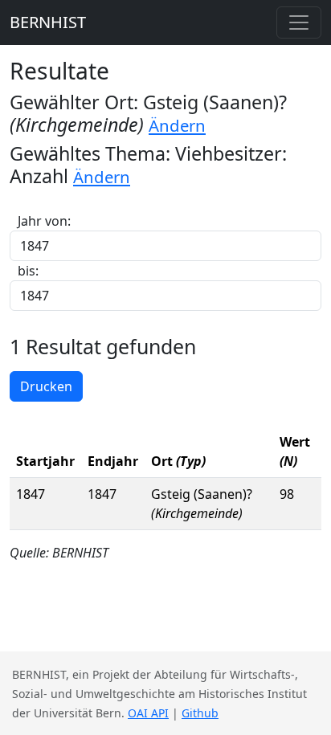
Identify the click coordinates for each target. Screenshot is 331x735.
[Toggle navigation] (298, 22)
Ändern (177, 125)
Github (200, 713)
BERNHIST (48, 22)
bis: (28, 271)
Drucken (46, 386)
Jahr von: (44, 221)
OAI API (148, 713)
